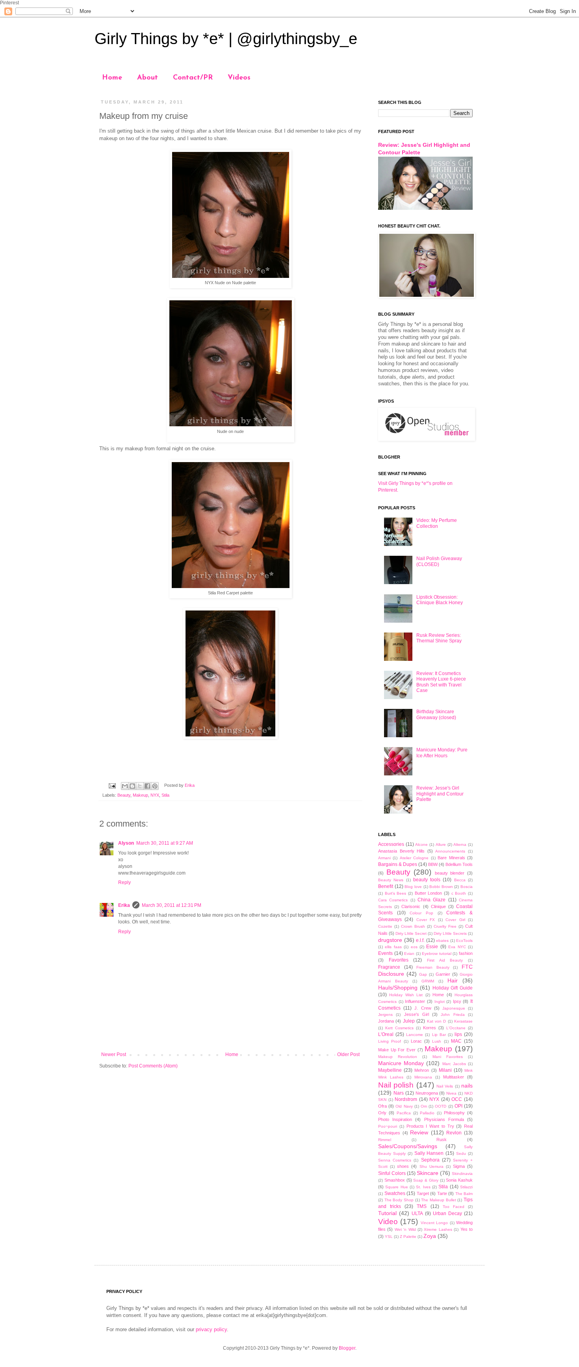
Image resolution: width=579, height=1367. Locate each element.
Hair (452, 980)
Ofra (382, 1106)
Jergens (385, 1014)
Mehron (421, 1070)
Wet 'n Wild (405, 1229)
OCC (456, 1099)
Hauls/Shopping (398, 987)
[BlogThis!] (132, 786)
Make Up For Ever (397, 1049)
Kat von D (436, 1021)
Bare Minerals (451, 857)
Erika (124, 905)
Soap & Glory (425, 1180)
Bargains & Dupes (397, 864)
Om (424, 1106)
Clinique (438, 906)
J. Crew (422, 1008)
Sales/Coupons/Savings (407, 1146)
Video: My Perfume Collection (436, 523)
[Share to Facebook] (147, 786)
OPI (458, 1106)
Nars (398, 1093)
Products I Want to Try (430, 1126)
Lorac (416, 1041)
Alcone (421, 844)
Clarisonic (410, 906)
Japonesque (453, 1008)
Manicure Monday (401, 1063)
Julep (409, 1021)
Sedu (461, 1153)
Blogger (347, 1348)
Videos (239, 77)
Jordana (386, 1021)
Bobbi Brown (441, 886)
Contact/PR (193, 77)
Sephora (430, 1160)
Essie (432, 946)
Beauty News (390, 880)
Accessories (391, 844)
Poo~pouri (387, 1126)
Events (385, 953)
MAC (456, 1041)
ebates (442, 940)
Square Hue (396, 1187)
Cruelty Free (445, 926)
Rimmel (384, 1140)
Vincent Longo (434, 1223)
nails (467, 1085)
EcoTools (464, 940)
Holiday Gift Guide (452, 988)
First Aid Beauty (445, 960)
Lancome (414, 1034)
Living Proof (389, 1041)
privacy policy (211, 1329)
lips (458, 1034)
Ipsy (457, 1001)
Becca (460, 880)
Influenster (415, 1001)
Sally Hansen (429, 1153)
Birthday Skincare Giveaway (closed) (436, 714)
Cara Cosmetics (393, 900)
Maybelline (390, 1070)
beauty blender (450, 873)
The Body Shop (399, 1200)
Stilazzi (466, 1187)
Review (419, 1132)
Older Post (348, 1054)
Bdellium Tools (459, 864)
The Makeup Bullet (438, 1200)
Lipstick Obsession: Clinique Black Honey (439, 599)
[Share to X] (140, 786)
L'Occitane (456, 1028)
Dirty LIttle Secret (411, 933)
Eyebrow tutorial (436, 953)
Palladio (427, 1113)
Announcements (450, 851)
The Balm (464, 1193)
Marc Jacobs (454, 1064)
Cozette (385, 926)
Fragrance (389, 967)
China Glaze (431, 900)
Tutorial (387, 1213)
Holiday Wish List (406, 995)
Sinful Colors (392, 1173)
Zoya (429, 1236)
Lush (436, 1041)
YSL (389, 1236)
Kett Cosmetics (399, 1028)
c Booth (458, 893)
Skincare (427, 1173)
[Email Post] (112, 785)
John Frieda (452, 1014)
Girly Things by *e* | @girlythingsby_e (226, 38)
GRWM (427, 981)
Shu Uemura (431, 1166)
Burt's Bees (395, 893)
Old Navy (403, 1106)
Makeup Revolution (397, 1056)
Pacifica (404, 1113)
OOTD (440, 1106)
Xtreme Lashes (438, 1229)
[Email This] (125, 786)
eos (414, 947)
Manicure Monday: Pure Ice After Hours (442, 752)
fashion (466, 953)
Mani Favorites (447, 1056)
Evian (409, 953)
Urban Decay (447, 1213)
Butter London (428, 893)
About (147, 77)
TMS (422, 1206)
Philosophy (454, 1112)
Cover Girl (455, 919)
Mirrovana (423, 1077)
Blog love (413, 886)
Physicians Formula (444, 1119)
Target (423, 1193)
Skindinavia (462, 1173)
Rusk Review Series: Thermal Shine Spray (439, 638)
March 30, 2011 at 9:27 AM (164, 843)
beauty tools (426, 879)
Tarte (442, 1193)
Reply (124, 882)
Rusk (441, 1139)
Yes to (466, 1229)
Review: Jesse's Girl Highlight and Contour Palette (440, 793)
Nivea (451, 1093)
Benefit (385, 886)
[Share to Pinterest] (155, 786)
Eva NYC (457, 947)
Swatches (394, 1193)
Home (112, 77)
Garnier (443, 974)
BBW (433, 864)
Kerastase (463, 1021)
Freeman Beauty (432, 967)
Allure (441, 844)
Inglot (439, 1001)
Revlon (454, 1133)
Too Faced (453, 1206)
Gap (423, 974)
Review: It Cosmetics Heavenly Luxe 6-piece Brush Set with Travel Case (441, 682)
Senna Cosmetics (394, 1160)
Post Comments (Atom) (153, 1066)
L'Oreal (385, 1034)
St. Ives (423, 1187)
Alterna (459, 844)
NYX (154, 795)
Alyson (126, 843)
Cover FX (425, 919)
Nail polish (396, 1085)
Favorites (398, 960)
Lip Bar (439, 1034)
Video (388, 1221)
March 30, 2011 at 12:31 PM (171, 905)
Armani (384, 858)
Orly (382, 1112)
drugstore (390, 940)
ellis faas (393, 947)
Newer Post (113, 1054)
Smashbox (394, 1180)
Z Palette (408, 1236)
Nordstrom (406, 1099)
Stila (165, 795)
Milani (445, 1070)
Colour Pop (421, 913)
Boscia (466, 886)
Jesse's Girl (416, 1014)
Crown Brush (413, 926)
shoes (403, 1166)
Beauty (123, 795)
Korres (429, 1027)
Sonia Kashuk (459, 1180)
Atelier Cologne (414, 858)
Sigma (459, 1166)
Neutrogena (427, 1093)
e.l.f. (420, 940)
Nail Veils (444, 1086)
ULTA (417, 1213)
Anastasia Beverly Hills (401, 851)
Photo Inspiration (395, 1119)
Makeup (140, 795)
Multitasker (453, 1077)
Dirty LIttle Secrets (450, 933)
